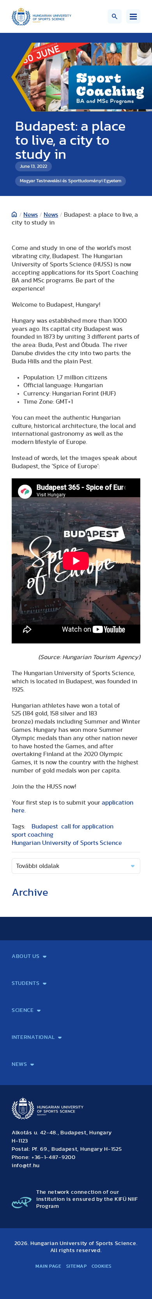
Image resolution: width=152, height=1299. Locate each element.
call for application (87, 826)
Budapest (45, 826)
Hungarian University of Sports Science (67, 843)
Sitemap (76, 1266)
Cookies (102, 1266)
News (30, 215)
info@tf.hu (26, 1165)
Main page (48, 1266)
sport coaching (32, 835)
